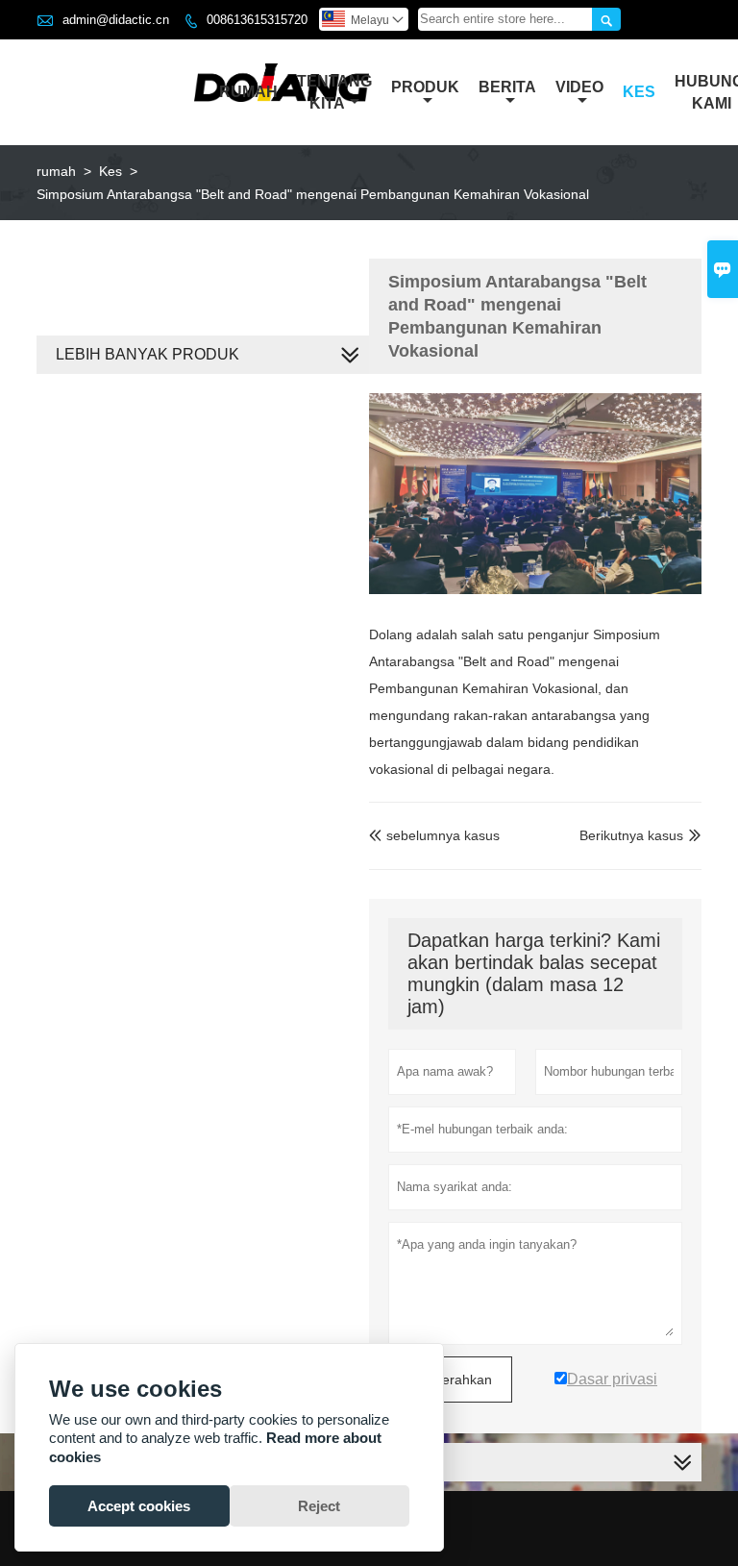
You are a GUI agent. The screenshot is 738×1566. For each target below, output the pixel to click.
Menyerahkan (450, 1379)
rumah (56, 171)
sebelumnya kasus (434, 835)
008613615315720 (257, 19)
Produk (425, 87)
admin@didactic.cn (115, 19)
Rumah (248, 92)
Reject (319, 1506)
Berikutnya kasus (631, 835)
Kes (639, 92)
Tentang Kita (334, 92)
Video (579, 87)
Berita (507, 87)
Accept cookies (138, 1506)
